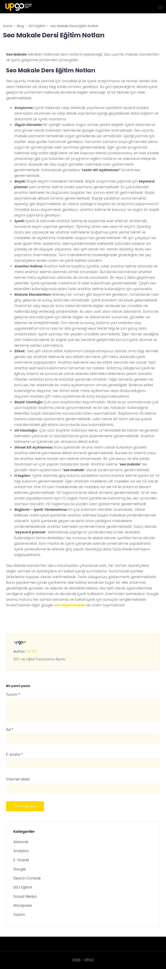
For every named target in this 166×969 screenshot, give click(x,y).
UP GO (32, 651)
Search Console (27, 878)
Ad (9, 729)
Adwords (20, 841)
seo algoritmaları (69, 605)
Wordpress (22, 905)
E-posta (14, 754)
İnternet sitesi (18, 779)
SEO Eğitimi (22, 887)
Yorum (13, 694)
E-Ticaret (21, 860)
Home (8, 26)
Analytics (21, 851)
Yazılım (19, 914)
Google (19, 869)
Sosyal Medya (25, 896)
